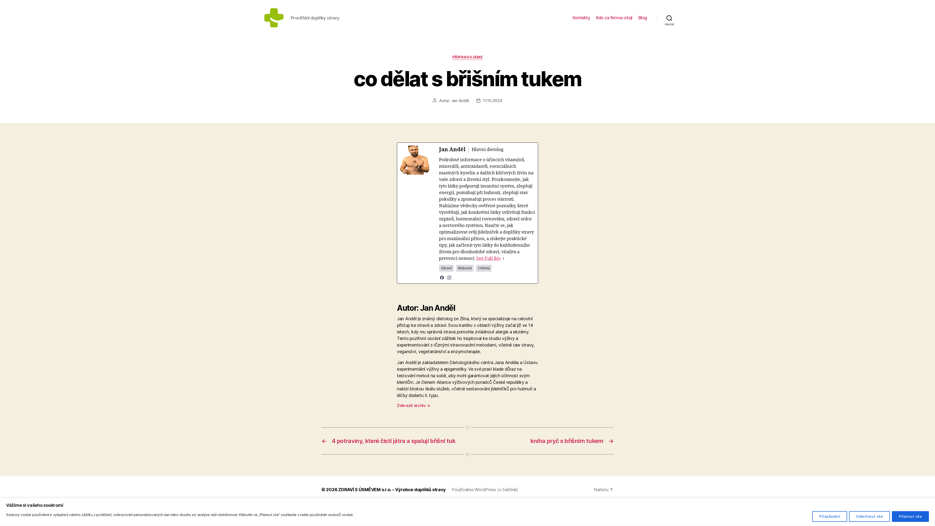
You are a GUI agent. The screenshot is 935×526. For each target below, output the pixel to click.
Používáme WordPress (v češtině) (485, 489)
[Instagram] (449, 278)
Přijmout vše (910, 516)
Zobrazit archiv (413, 405)
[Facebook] (442, 278)
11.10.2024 (492, 100)
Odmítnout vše (869, 516)
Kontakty (581, 17)
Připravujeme (467, 57)
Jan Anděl (460, 100)
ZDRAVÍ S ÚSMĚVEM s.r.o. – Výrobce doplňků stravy (392, 489)
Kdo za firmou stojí (614, 17)
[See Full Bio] (503, 258)
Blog (642, 17)
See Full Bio (488, 258)
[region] (467, 512)
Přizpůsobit (829, 516)
